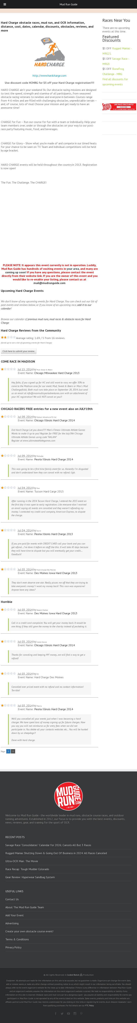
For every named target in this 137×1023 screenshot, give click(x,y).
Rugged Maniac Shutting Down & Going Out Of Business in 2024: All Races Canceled (56, 853)
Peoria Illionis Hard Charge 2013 (53, 534)
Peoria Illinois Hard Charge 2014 (53, 459)
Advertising (12, 923)
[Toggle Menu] (5, 4)
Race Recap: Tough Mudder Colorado (27, 869)
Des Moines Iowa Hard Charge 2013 (55, 573)
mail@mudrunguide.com (49, 283)
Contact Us (12, 899)
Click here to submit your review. (18, 351)
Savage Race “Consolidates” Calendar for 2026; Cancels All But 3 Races (48, 845)
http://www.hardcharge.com (49, 75)
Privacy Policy (13, 947)
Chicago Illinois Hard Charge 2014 (54, 420)
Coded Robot (73, 974)
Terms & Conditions (17, 939)
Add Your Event (14, 915)
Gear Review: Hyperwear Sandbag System (30, 877)
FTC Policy (89, 1005)
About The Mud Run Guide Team (24, 907)
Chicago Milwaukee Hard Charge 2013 (57, 373)
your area (73, 268)
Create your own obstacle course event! (29, 931)
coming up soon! (15, 272)
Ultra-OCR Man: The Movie (21, 861)
